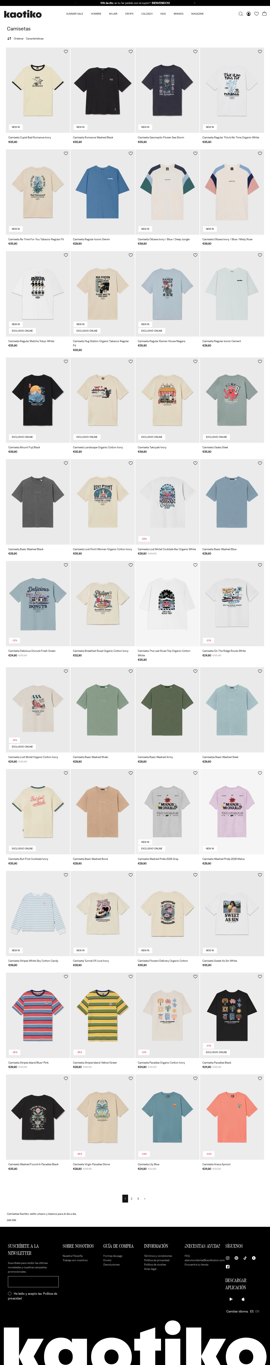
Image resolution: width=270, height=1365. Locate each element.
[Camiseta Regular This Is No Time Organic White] (232, 90)
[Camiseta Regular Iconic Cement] (232, 293)
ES (252, 1311)
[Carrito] (264, 14)
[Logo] (23, 14)
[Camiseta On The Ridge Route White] (232, 603)
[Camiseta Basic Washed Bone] (103, 811)
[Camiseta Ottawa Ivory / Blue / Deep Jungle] (167, 192)
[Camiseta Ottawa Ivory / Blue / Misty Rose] (232, 192)
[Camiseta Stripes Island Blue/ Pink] (38, 1015)
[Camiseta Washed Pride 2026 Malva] (232, 811)
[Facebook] (227, 1266)
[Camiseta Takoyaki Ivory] (167, 400)
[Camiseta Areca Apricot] (232, 1117)
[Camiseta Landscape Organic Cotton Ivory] (103, 400)
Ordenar (28, 38)
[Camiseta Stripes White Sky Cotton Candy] (38, 913)
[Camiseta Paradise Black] (232, 1015)
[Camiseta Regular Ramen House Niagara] (167, 293)
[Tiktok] (245, 1258)
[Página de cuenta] (249, 14)
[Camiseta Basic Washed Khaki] (103, 709)
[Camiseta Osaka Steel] (232, 400)
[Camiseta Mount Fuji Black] (38, 400)
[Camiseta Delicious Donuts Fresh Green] (38, 603)
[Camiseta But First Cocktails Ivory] (38, 811)
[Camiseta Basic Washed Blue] (232, 501)
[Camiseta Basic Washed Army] (167, 709)
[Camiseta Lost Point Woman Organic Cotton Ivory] (103, 501)
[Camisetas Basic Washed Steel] (232, 709)
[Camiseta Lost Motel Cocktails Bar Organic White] (167, 501)
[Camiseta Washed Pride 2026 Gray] (167, 811)
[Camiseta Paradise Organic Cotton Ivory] (167, 1015)
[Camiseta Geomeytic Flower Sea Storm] (167, 90)
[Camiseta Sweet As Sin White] (232, 913)
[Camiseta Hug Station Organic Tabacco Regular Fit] (103, 293)
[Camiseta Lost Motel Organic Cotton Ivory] (38, 709)
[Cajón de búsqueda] (241, 14)
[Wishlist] (257, 14)
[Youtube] (253, 1258)
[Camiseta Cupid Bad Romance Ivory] (38, 90)
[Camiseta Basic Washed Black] (38, 501)
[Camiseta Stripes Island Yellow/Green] (103, 1015)
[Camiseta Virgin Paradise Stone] (103, 1117)
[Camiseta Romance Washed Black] (103, 90)
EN (257, 1311)
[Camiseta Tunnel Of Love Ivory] (103, 913)
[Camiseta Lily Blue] (167, 1117)
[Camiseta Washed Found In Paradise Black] (38, 1117)
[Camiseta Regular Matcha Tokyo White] (38, 293)
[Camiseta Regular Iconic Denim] (103, 192)
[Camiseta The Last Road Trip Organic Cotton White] (167, 603)
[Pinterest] (236, 1258)
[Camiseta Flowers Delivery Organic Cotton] (167, 913)
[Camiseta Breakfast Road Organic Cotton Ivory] (103, 603)
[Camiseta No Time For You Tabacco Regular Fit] (38, 192)
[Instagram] (227, 1258)
